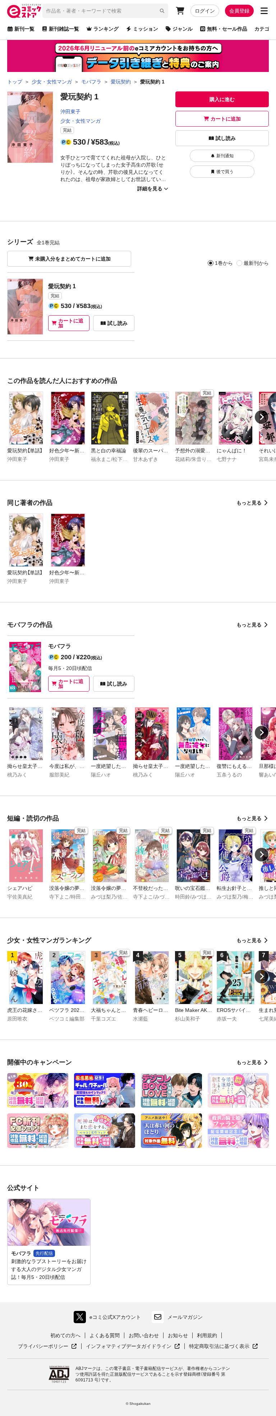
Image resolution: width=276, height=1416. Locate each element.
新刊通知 (225, 155)
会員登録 (239, 11)
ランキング (106, 29)
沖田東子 (70, 111)
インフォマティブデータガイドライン (128, 1346)
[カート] (180, 10)
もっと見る (249, 503)
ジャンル (182, 29)
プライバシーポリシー (47, 1346)
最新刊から (256, 263)
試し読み (226, 138)
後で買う (225, 171)
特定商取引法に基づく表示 (223, 1346)
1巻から (224, 263)
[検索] (162, 11)
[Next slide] (261, 417)
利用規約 (207, 1335)
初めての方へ (65, 1335)
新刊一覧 (24, 29)
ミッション (145, 29)
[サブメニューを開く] (264, 10)
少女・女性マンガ (80, 121)
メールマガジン (185, 1317)
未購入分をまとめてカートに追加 (73, 259)
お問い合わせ (144, 1335)
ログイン (205, 11)
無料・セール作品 (227, 29)
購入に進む (222, 99)
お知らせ (178, 1335)
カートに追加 (226, 119)
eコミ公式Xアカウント (109, 1318)
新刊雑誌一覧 (64, 29)
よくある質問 (104, 1335)
